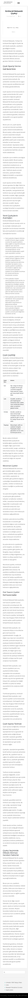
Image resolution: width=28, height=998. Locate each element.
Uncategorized (11, 16)
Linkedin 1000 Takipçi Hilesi (14, 982)
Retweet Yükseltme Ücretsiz (14, 987)
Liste (7, 985)
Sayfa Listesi (9, 990)
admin (13, 31)
